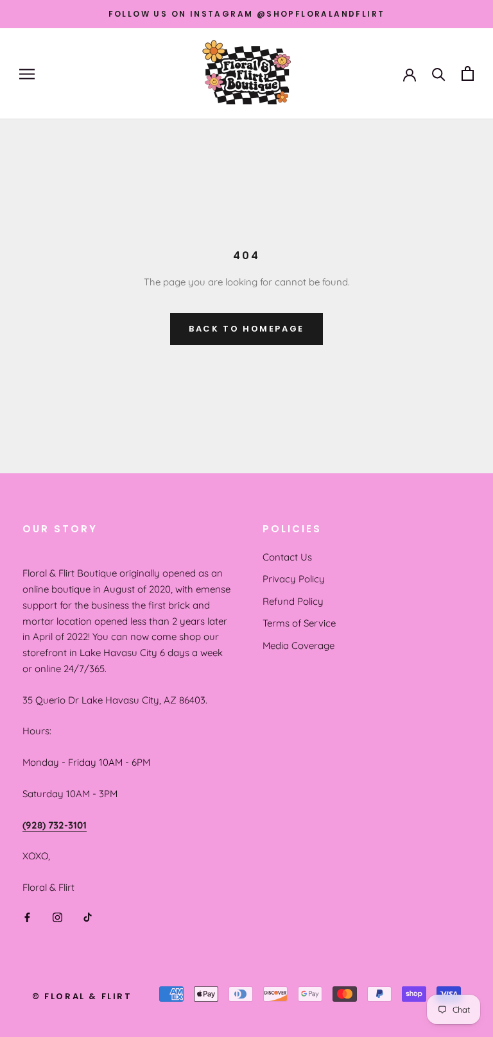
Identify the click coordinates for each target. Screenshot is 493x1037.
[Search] (438, 73)
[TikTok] (87, 917)
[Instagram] (57, 917)
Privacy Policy (294, 579)
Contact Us (287, 557)
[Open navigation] (27, 74)
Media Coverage (298, 645)
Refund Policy (293, 601)
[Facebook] (27, 917)
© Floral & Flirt (82, 996)
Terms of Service (299, 623)
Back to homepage (246, 329)
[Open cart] (468, 73)
